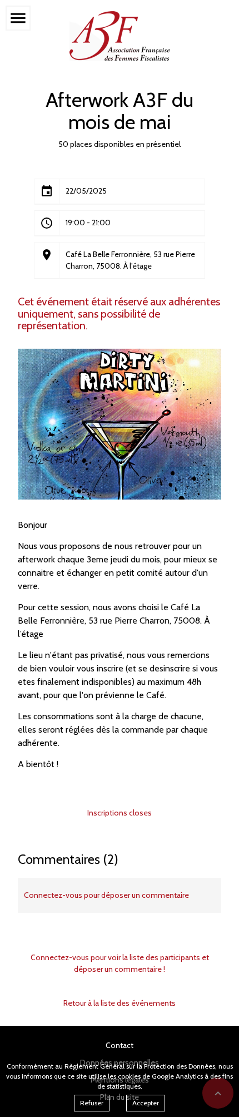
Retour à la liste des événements (119, 1003)
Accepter (145, 1103)
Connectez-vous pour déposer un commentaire (106, 895)
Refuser (91, 1103)
